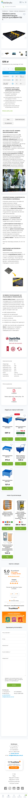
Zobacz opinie (14, 767)
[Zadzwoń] (23, 2)
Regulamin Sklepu (14, 777)
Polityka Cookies (14, 783)
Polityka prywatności (14, 781)
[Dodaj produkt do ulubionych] (24, 14)
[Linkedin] (18, 788)
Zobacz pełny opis (7, 110)
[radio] (3, 522)
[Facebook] (5, 788)
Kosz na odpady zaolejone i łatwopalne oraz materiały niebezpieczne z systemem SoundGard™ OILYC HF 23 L (20, 516)
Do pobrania (8, 123)
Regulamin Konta (14, 779)
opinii (16, 572)
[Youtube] (14, 788)
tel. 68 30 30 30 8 (6, 695)
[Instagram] (9, 788)
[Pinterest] (22, 788)
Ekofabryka (5, 11)
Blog (14, 775)
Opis (8, 119)
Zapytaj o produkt (14, 72)
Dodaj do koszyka (20, 68)
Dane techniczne (19, 119)
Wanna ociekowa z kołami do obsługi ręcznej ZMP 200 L (20, 457)
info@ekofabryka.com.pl (8, 696)
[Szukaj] (3, 7)
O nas (14, 774)
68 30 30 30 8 (15, 753)
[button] (7, 439)
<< (2, 54)
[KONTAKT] (25, 2)
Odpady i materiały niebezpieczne (17, 11)
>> (25, 54)
